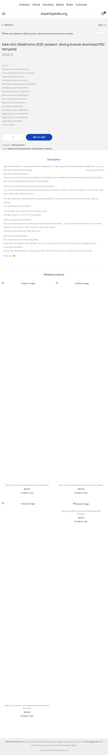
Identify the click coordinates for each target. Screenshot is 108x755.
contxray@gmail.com (93, 741)
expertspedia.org (54, 14)
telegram (25, 4)
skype (61, 4)
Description (54, 159)
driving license (18, 145)
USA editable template (41, 148)
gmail (37, 4)
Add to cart (39, 137)
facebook (49, 4)
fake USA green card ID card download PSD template (80, 512)
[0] (102, 13)
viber (71, 4)
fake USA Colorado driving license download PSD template (27, 707)
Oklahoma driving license (19, 148)
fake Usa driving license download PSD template (81, 485)
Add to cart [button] (28, 493)
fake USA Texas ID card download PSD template (27, 485)
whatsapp (82, 4)
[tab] (54, 159)
